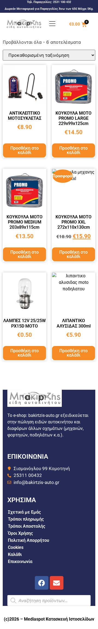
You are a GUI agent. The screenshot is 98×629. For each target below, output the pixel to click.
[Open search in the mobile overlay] (49, 600)
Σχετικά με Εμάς (24, 512)
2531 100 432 (62, 2)
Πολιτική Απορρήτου (28, 540)
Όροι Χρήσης (20, 533)
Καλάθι (15, 554)
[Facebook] (41, 583)
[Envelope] (56, 583)
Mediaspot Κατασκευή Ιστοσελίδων (59, 619)
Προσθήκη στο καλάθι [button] (24, 150)
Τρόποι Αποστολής (26, 526)
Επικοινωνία (20, 561)
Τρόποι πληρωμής (26, 519)
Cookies (15, 547)
